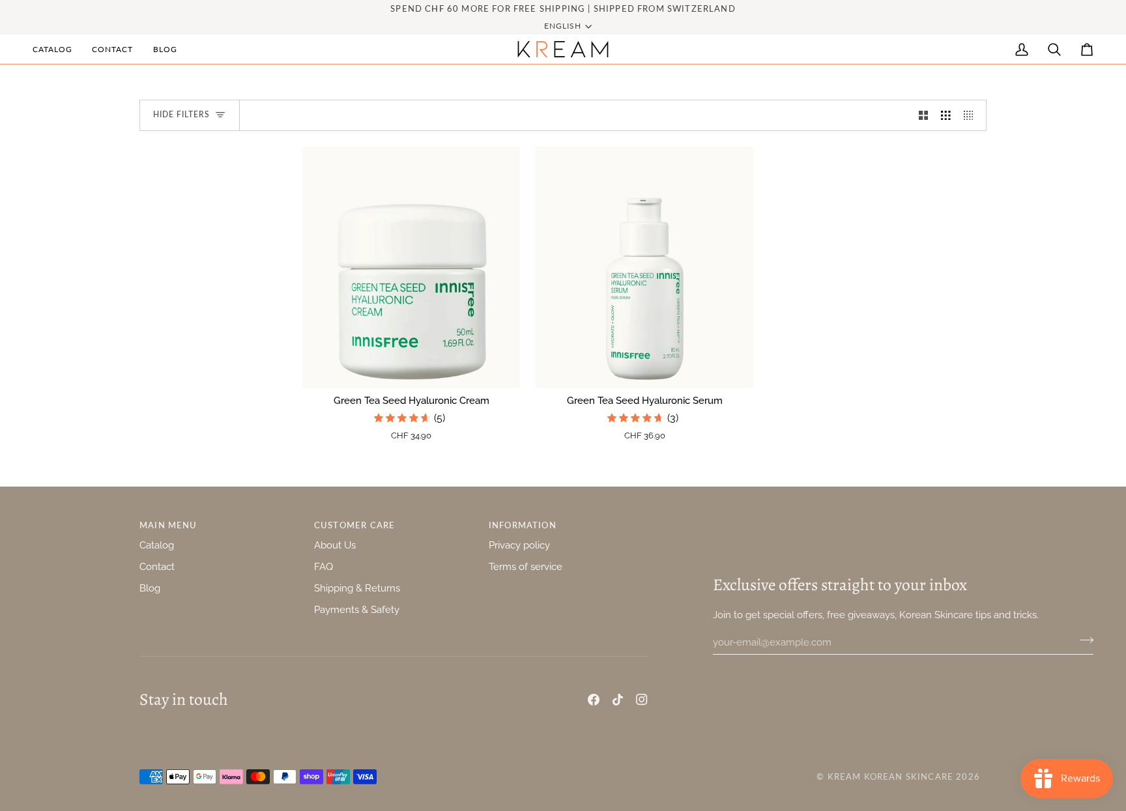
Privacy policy (519, 544)
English (562, 25)
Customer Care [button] (354, 525)
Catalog (156, 544)
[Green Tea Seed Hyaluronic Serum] (644, 267)
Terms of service (525, 566)
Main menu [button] (168, 525)
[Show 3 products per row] (945, 115)
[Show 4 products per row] (972, 115)
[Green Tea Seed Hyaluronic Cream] (411, 267)
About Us (335, 544)
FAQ (323, 566)
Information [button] (522, 525)
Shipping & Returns (357, 587)
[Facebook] (593, 699)
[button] (57, 49)
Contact (157, 566)
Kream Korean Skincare (891, 776)
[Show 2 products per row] (923, 115)
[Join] (1082, 640)
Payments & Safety (356, 609)
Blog (149, 587)
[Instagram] (642, 699)
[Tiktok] (618, 699)
